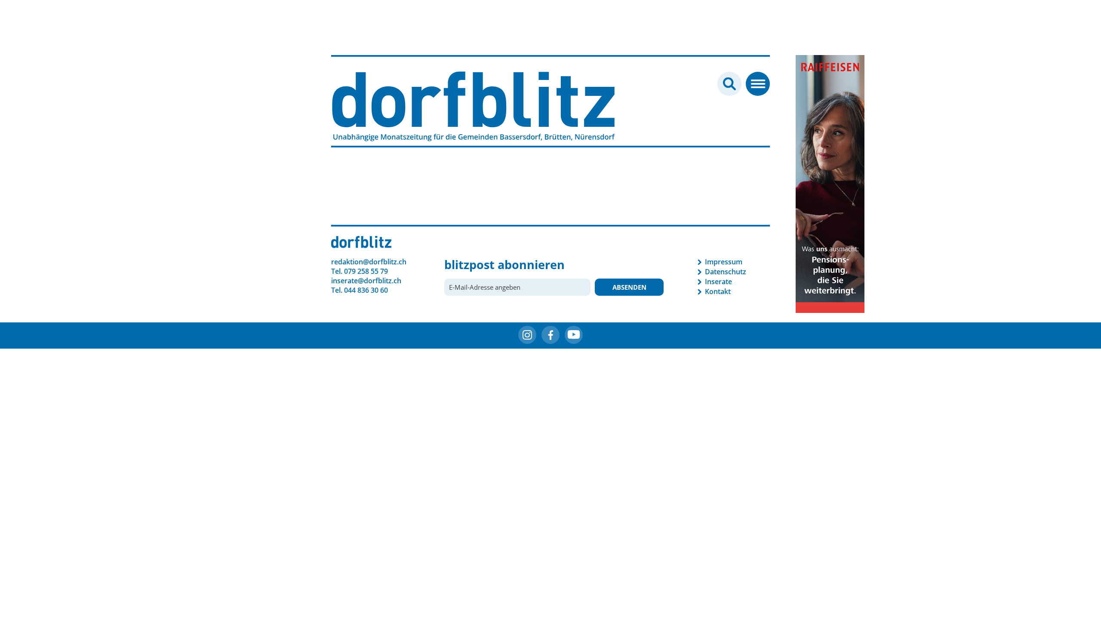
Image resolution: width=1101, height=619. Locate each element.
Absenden (629, 287)
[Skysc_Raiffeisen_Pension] (830, 183)
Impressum (723, 262)
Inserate (718, 281)
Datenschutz (725, 271)
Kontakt (718, 291)
